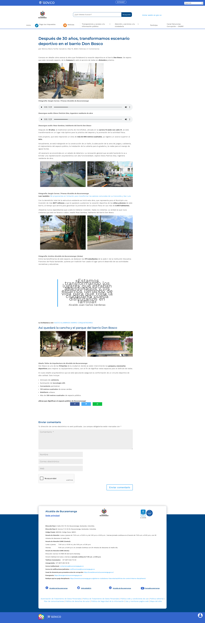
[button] (120, 487)
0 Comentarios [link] (93, 49)
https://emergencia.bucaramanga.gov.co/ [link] (68, 575)
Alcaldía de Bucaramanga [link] (58, 588)
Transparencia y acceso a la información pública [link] (93, 25)
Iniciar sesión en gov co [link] (151, 15)
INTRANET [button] (121, 2)
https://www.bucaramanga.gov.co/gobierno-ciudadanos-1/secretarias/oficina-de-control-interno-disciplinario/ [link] (108, 578)
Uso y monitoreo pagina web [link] (137, 601)
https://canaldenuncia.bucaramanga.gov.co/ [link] (99, 572)
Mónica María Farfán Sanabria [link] (54, 49)
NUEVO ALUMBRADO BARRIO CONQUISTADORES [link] (73, 323)
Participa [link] (154, 25)
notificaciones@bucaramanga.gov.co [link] (82, 569)
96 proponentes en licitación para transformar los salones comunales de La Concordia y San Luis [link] (90, 196)
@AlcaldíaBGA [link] (86, 588)
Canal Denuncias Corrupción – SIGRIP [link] (175, 25)
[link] (46, 4)
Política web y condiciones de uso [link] (134, 599)
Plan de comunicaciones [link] (54, 601)
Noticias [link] (82, 49)
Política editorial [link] (156, 599)
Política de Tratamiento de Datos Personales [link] (101, 599)
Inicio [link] (28, 25)
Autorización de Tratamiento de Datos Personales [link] (61, 599)
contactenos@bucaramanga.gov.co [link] (72, 566)
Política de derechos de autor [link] (77, 601)
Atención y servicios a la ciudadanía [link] (125, 25)
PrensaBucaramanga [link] (152, 588)
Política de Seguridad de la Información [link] (107, 601)
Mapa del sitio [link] (156, 601)
